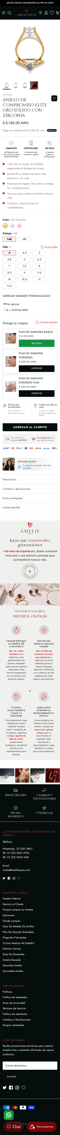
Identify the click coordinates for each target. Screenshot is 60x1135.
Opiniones (8, 915)
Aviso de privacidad (14, 1003)
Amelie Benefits (11, 507)
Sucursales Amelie (13, 971)
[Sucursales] (40, 12)
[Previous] (5, 775)
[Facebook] (9, 878)
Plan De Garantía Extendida (18, 932)
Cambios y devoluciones (16, 489)
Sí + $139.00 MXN (17, 310)
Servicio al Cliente (13, 904)
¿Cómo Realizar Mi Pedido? (19, 943)
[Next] (55, 775)
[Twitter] (4, 878)
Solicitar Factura (12, 949)
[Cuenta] (46, 12)
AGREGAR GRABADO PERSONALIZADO (26, 296)
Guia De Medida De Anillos (18, 926)
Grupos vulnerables (13, 1025)
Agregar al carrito (36, 368)
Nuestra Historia (11, 898)
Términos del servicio (14, 1008)
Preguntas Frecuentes (14, 937)
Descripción (9, 479)
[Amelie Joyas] (26, 13)
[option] (30, 49)
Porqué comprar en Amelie (18, 910)
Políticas (7, 992)
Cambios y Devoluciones (16, 1020)
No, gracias (12, 304)
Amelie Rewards (12, 960)
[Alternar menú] (3, 12)
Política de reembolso (15, 997)
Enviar (11, 1076)
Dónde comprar (11, 921)
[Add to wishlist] (54, 98)
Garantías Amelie (12, 965)
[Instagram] (14, 878)
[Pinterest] (19, 878)
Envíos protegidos (13, 498)
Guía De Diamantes (13, 954)
